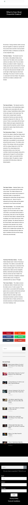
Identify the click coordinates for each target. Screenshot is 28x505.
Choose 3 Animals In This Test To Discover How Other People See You (16, 392)
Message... (3, 488)
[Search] (23, 348)
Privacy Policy (14, 498)
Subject (3, 482)
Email (2, 475)
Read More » (10, 367)
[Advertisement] (14, 31)
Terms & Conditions (14, 501)
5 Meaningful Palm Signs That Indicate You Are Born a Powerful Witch (16, 426)
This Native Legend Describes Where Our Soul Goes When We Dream (15, 401)
